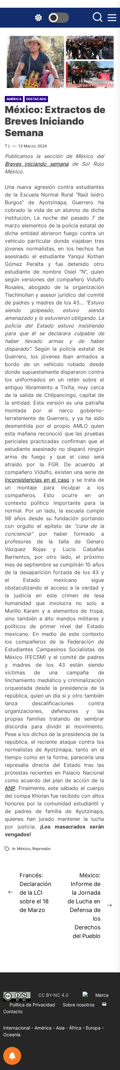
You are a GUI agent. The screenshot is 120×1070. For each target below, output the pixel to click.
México (23, 848)
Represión (41, 848)
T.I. (7, 146)
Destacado (36, 99)
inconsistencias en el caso (37, 480)
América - (45, 1028)
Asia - (62, 1028)
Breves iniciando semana (36, 164)
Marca (101, 995)
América (13, 99)
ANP (10, 788)
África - (77, 1028)
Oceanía (11, 1034)
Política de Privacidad (32, 1004)
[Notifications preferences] (12, 1056)
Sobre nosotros (78, 1004)
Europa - (95, 1028)
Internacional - (19, 1028)
